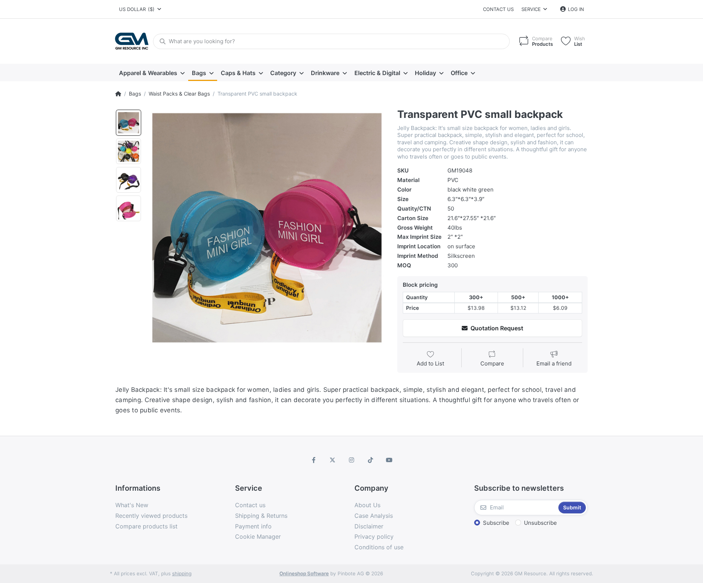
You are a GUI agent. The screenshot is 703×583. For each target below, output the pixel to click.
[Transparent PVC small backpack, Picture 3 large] (128, 180)
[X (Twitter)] (333, 460)
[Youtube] (389, 460)
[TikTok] (370, 460)
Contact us (498, 9)
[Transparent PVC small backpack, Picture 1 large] (128, 122)
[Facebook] (314, 460)
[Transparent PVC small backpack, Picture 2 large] (128, 151)
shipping (181, 573)
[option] (267, 227)
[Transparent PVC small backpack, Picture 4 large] (128, 208)
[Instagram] (351, 460)
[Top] (118, 93)
